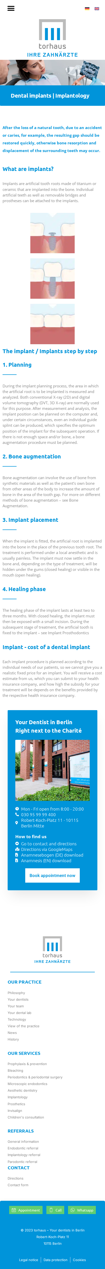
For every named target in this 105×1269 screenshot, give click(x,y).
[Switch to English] (97, 8)
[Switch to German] (87, 8)
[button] (11, 8)
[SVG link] (52, 38)
